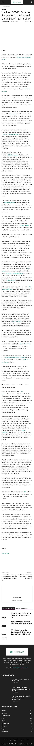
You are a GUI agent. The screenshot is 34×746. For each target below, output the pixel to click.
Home (3, 6)
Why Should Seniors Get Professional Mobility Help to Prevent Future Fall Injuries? (21, 632)
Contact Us (15, 739)
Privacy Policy (13, 741)
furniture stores (7, 739)
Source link (5, 553)
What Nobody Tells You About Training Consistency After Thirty (21, 615)
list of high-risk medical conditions (15, 357)
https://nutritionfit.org (17, 600)
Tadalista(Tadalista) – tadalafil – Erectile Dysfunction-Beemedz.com (21, 698)
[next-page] (6, 638)
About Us (22, 739)
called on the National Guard (14, 273)
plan (25, 492)
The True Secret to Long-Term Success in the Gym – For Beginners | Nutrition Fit (9, 577)
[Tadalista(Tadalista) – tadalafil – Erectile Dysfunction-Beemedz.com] (6, 698)
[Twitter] (7, 25)
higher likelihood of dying (10, 134)
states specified (16, 321)
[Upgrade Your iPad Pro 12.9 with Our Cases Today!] (6, 681)
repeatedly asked (9, 202)
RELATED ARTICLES (8, 608)
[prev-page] (3, 638)
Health (8, 6)
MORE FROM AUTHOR (22, 608)
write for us (21, 741)
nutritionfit (6, 21)
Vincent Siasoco (25, 344)
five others (13, 114)
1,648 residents (10, 280)
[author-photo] (17, 595)
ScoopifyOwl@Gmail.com (20, 668)
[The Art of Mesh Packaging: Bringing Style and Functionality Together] (6, 690)
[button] (3, 2)
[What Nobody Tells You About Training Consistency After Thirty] (6, 615)
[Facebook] (3, 25)
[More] (19, 25)
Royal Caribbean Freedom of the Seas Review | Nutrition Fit (25, 576)
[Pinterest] (11, 25)
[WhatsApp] (15, 25)
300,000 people (13, 155)
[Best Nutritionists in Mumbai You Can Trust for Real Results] (6, 624)
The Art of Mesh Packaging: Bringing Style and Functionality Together (21, 689)
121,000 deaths (24, 225)
